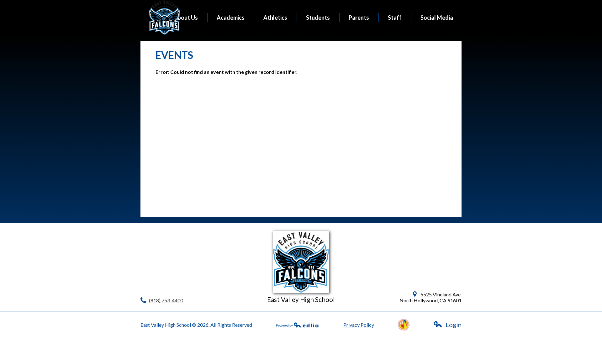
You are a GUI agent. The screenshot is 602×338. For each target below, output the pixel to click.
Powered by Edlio (298, 325)
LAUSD (403, 324)
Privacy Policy (358, 325)
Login (447, 325)
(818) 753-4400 (166, 300)
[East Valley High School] (164, 17)
